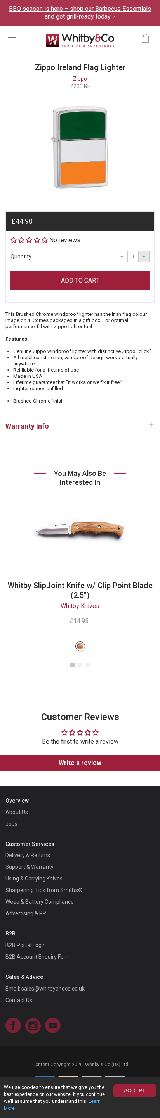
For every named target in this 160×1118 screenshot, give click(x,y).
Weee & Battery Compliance (39, 902)
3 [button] (87, 665)
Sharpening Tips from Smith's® (44, 890)
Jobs (11, 824)
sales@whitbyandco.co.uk (53, 988)
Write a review (80, 763)
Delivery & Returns (27, 855)
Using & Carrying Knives (34, 878)
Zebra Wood (80, 646)
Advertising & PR (25, 913)
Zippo (80, 79)
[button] (29, 240)
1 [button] (72, 665)
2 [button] (80, 665)
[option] (80, 147)
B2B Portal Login (25, 945)
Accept (135, 1090)
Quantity (20, 256)
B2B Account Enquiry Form (38, 957)
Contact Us (18, 1000)
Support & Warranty (29, 867)
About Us (16, 812)
